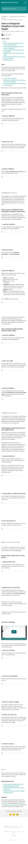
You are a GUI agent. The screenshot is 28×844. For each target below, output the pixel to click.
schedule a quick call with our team (12, 805)
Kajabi (3, 18)
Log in (23, 831)
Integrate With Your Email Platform (17, 16)
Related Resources (8, 60)
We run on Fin (15, 840)
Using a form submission (9, 78)
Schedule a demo (7, 831)
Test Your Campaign (8, 58)
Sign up (14, 833)
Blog (14, 831)
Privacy (18, 831)
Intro (4, 41)
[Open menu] (25, 2)
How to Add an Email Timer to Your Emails (14, 56)
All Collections (4, 16)
